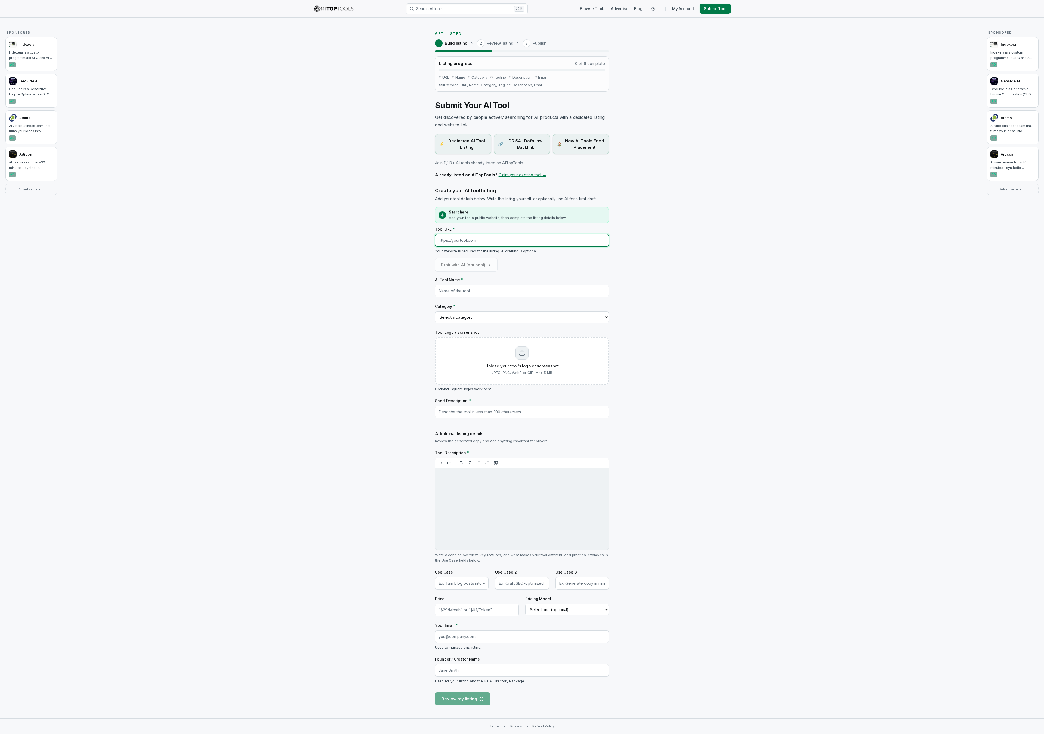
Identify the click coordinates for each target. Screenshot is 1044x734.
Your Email (446, 625)
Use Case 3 (566, 572)
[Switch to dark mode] (653, 8)
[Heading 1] (440, 463)
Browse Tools (592, 8)
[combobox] (464, 8)
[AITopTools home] (333, 8)
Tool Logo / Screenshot (457, 332)
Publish (539, 43)
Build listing (456, 43)
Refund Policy (543, 726)
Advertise (620, 8)
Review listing (500, 43)
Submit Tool (715, 8)
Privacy (516, 726)
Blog (638, 8)
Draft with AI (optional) (463, 264)
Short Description (453, 400)
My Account (683, 8)
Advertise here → (31, 189)
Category (445, 306)
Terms (495, 726)
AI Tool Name (449, 279)
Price (440, 598)
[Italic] (470, 463)
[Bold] (461, 463)
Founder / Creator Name (457, 659)
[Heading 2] (449, 463)
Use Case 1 (445, 572)
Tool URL (445, 229)
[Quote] (496, 463)
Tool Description (452, 452)
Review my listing (459, 698)
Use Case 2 (506, 572)
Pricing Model (538, 598)
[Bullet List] (478, 463)
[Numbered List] (487, 463)
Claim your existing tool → (522, 174)
